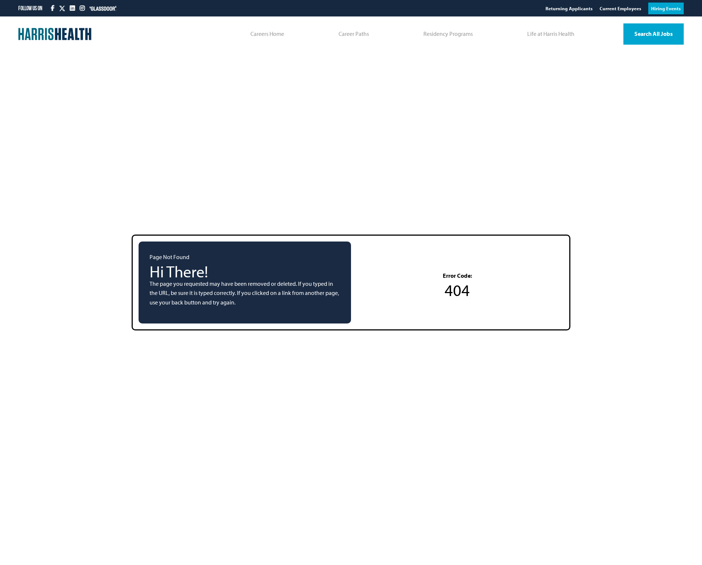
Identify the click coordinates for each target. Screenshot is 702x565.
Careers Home (267, 33)
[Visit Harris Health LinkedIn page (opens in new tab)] (73, 8)
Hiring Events (666, 8)
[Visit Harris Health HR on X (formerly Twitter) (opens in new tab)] (62, 8)
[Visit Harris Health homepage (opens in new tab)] (54, 34)
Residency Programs (448, 33)
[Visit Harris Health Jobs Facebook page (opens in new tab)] (53, 8)
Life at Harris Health (550, 33)
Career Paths (354, 33)
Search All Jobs (653, 33)
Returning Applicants (570, 8)
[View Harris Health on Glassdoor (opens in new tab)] (103, 8)
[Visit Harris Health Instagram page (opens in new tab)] (83, 8)
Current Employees (621, 8)
